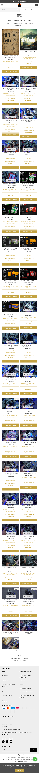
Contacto (4, 701)
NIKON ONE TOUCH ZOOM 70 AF (10, 474)
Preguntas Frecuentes (26, 692)
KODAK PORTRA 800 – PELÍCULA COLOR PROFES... (11, 313)
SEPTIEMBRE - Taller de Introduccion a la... (28, 52)
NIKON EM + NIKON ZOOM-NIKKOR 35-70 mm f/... (28, 346)
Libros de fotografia (25, 688)
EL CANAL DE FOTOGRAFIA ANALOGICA (19, 1)
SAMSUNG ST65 (11, 536)
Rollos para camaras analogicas (25, 676)
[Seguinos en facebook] (7, 741)
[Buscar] (17, 10)
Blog (3, 692)
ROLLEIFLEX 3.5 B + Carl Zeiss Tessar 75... (10, 600)
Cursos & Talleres (7, 695)
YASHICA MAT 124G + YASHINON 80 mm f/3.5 (28, 600)
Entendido (19, 771)
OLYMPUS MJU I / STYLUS (10, 120)
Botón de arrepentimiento (19, 761)
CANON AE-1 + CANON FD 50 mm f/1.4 (28, 89)
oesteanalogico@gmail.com (12, 729)
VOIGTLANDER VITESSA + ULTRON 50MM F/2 (28, 633)
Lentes (22, 684)
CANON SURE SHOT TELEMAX (28, 473)
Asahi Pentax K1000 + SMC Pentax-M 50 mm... (11, 378)
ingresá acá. (32, 759)
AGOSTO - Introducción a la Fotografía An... (10, 56)
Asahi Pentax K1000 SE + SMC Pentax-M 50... (11, 89)
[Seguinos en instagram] (3, 741)
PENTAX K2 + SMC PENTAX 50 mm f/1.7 (10, 346)
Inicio (3, 671)
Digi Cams (5, 675)
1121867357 (7, 727)
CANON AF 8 (10, 505)
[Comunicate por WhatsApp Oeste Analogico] (35, 759)
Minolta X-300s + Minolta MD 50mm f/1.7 (11, 410)
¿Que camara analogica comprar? (27, 696)
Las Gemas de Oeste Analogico (8, 685)
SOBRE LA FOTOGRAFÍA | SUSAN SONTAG (28, 568)
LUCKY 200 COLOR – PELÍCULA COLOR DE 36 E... (28, 216)
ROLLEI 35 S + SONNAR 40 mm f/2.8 (10, 633)
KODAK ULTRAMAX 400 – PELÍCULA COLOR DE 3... (10, 281)
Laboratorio (5, 681)
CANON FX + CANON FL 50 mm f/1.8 (28, 378)
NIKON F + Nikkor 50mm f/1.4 (10, 650)
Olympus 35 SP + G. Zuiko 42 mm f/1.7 (28, 121)
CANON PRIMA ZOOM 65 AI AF (28, 442)
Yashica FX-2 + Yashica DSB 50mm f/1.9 (28, 410)
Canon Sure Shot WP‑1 (10, 152)
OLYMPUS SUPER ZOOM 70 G (28, 505)
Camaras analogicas (25, 671)
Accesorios (23, 681)
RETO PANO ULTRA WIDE (11, 442)
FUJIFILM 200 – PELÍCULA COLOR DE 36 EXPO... (28, 184)
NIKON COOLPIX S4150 (28, 536)
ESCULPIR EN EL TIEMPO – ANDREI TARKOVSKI (10, 568)
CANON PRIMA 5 (28, 152)
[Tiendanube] (19, 755)
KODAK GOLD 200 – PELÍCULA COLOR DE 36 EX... (28, 249)
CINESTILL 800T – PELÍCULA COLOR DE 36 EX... (28, 281)
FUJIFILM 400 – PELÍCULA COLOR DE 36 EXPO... (10, 216)
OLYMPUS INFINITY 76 (28, 313)
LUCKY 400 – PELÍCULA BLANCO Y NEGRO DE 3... (10, 249)
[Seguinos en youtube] (11, 741)
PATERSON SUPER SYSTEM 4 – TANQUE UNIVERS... (10, 184)
